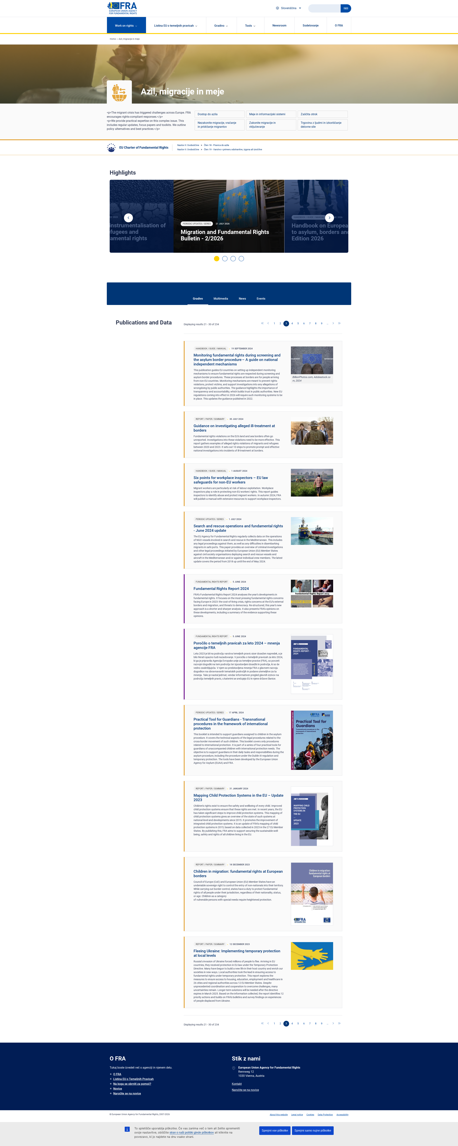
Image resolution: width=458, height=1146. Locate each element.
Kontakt (237, 1084)
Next (329, 217)
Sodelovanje (311, 25)
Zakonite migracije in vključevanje (262, 124)
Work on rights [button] (124, 25)
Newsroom (279, 25)
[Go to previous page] (268, 323)
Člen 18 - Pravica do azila (216, 145)
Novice (117, 1088)
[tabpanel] (229, 216)
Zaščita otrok (309, 114)
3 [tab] (233, 258)
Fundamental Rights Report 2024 (221, 589)
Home (113, 39)
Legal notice (297, 1114)
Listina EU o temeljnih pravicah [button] (174, 25)
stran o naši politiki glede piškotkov (192, 1132)
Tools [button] (248, 25)
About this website (279, 1114)
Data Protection (325, 1114)
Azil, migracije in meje (129, 39)
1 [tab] (216, 258)
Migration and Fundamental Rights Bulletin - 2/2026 (225, 235)
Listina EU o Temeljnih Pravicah (133, 1079)
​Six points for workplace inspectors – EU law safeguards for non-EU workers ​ (231, 480)
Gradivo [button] (219, 25)
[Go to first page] (262, 323)
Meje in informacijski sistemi (267, 114)
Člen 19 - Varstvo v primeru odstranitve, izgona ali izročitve (233, 149)
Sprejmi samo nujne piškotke (312, 1130)
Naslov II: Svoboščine (188, 145)
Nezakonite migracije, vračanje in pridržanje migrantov (217, 124)
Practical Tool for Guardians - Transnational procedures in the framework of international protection (231, 723)
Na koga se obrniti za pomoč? (132, 1084)
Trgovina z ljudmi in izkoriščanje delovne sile (321, 124)
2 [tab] (225, 258)
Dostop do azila (208, 114)
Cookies (310, 1114)
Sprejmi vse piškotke (275, 1130)
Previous (128, 217)
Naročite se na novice (127, 1093)
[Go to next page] (333, 323)
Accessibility (343, 1114)
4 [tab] (241, 258)
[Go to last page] (339, 323)
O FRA (339, 25)
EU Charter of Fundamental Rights (143, 147)
